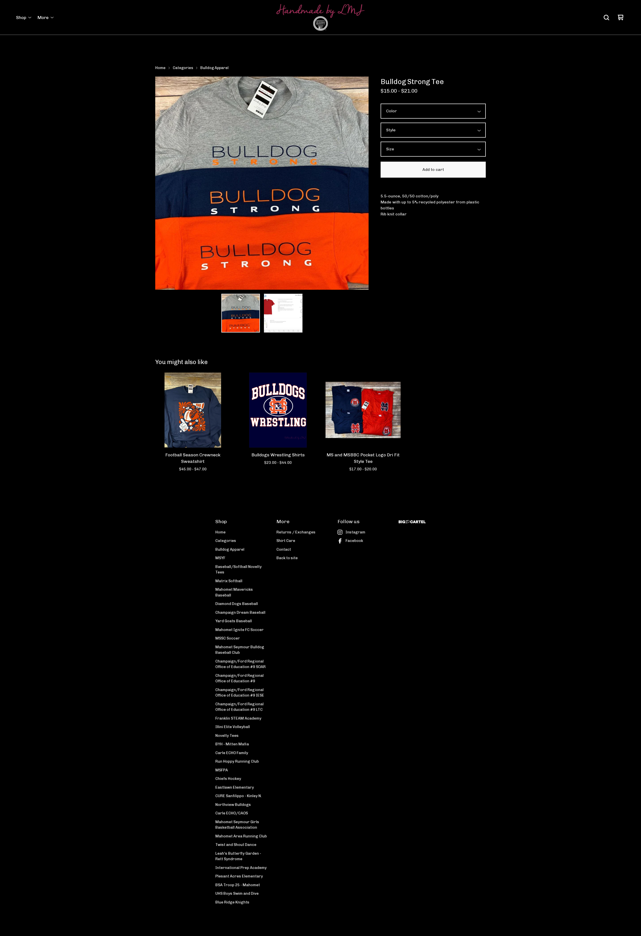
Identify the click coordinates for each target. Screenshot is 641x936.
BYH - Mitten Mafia (232, 744)
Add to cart (433, 169)
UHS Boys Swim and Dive (237, 893)
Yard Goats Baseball (233, 621)
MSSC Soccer (227, 638)
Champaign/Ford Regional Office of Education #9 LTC (239, 707)
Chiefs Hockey (228, 778)
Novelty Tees (227, 735)
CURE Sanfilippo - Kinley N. (238, 796)
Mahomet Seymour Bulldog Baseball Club (239, 650)
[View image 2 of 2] (283, 313)
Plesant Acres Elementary (239, 876)
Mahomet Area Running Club (241, 836)
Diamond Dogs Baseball (236, 603)
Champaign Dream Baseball (240, 612)
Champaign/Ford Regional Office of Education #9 (239, 678)
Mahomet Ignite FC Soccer (239, 630)
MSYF (220, 558)
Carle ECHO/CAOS (231, 813)
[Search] (606, 17)
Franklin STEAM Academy (238, 718)
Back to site (287, 558)
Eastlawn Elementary (234, 787)
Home (160, 68)
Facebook (354, 540)
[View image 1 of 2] (240, 313)
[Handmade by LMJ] (320, 17)
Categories (183, 68)
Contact (283, 549)
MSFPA (221, 770)
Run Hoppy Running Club (237, 761)
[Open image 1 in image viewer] (262, 183)
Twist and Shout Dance (235, 844)
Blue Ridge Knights (232, 902)
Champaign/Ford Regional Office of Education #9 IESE (239, 693)
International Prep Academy (241, 867)
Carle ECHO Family (231, 753)
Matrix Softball (228, 581)
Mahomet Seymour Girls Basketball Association (237, 825)
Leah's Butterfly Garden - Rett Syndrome (238, 856)
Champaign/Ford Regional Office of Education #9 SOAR (240, 664)
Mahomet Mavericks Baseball (234, 592)
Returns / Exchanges (295, 532)
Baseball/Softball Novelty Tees (238, 569)
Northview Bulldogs (233, 804)
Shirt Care (285, 540)
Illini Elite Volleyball (232, 727)
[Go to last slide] (162, 183)
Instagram (355, 532)
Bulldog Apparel (214, 68)
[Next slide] (362, 183)
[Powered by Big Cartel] (412, 521)
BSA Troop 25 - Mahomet (237, 885)
